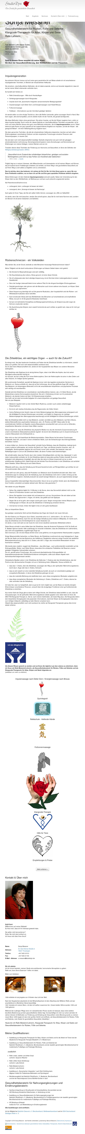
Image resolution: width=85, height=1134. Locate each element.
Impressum (68, 1120)
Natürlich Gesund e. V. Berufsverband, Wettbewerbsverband (37, 1111)
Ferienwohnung (73, 16)
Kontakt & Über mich (57, 16)
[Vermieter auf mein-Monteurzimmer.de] (8, 1127)
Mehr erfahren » (42, 869)
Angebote (35, 16)
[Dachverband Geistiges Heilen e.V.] (75, 1123)
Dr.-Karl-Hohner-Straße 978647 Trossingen (26, 950)
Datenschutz (60, 1120)
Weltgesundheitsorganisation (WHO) (17, 150)
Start (27, 16)
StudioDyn (13, 4)
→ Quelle (20, 159)
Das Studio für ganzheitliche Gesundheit (20, 8)
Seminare (45, 16)
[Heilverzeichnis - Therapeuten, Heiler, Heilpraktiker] (38, 1123)
